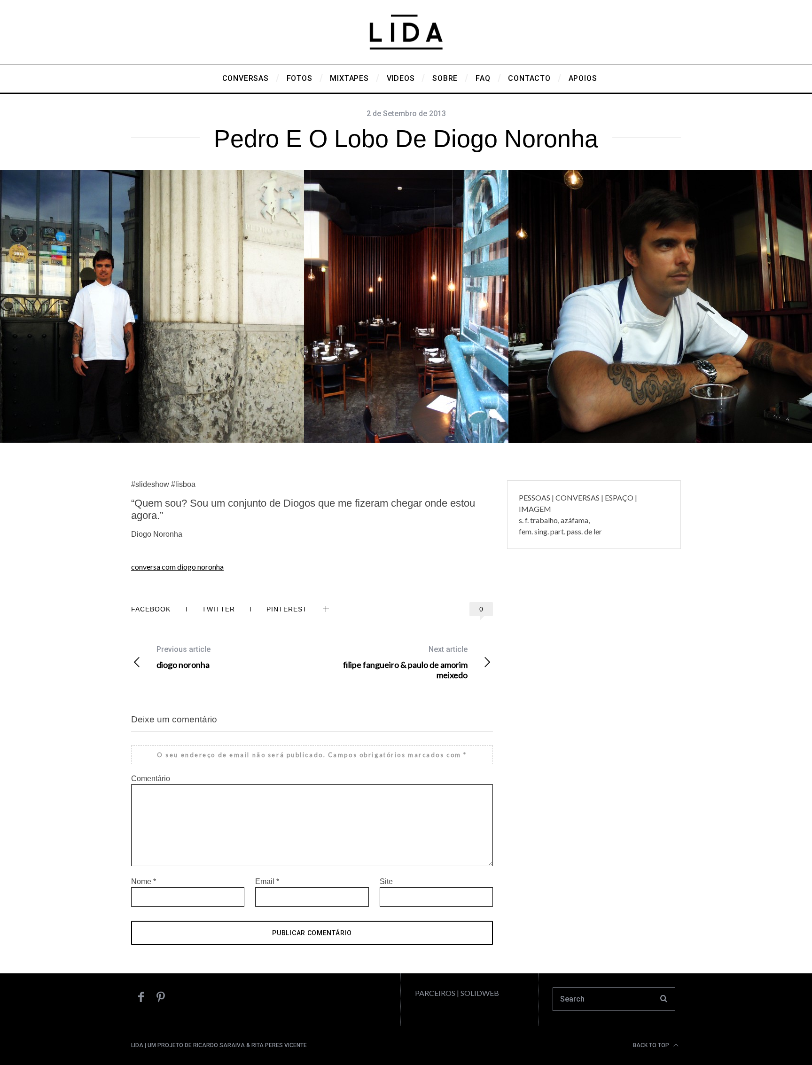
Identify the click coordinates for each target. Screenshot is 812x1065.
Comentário (150, 779)
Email (267, 881)
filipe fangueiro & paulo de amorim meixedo (405, 662)
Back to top (652, 1045)
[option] (406, 311)
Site (386, 881)
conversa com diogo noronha (177, 566)
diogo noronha (183, 657)
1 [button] (749, 305)
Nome (143, 881)
